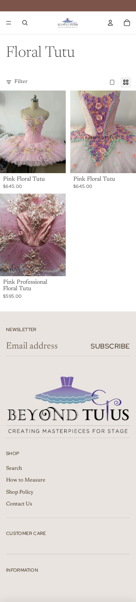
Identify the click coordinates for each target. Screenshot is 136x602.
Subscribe (110, 346)
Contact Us (19, 504)
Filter (21, 81)
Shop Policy (20, 492)
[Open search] (25, 22)
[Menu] (8, 22)
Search (14, 468)
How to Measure (25, 480)
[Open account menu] (110, 22)
